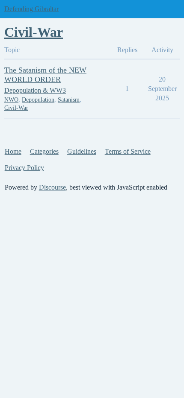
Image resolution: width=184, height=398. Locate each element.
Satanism (69, 100)
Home (13, 151)
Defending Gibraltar (31, 8)
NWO (11, 100)
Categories (44, 151)
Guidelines (81, 151)
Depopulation (38, 100)
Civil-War (16, 108)
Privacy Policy (24, 167)
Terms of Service (128, 151)
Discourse (52, 187)
